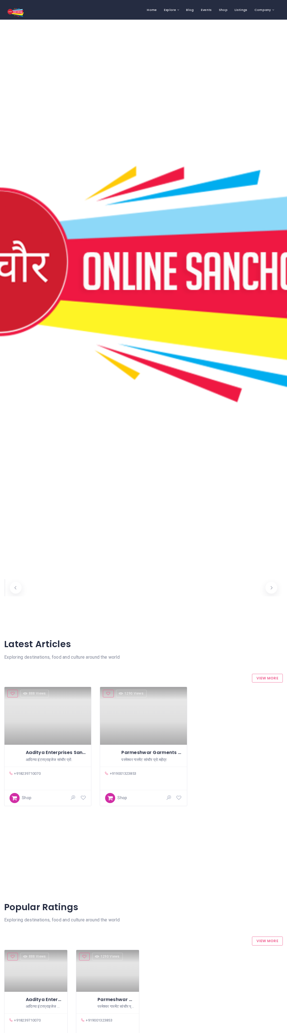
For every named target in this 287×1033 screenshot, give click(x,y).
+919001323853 (123, 773)
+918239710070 (27, 773)
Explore (170, 10)
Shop (223, 10)
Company (262, 10)
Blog (190, 10)
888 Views (37, 693)
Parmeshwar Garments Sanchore (161, 752)
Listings (241, 10)
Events (206, 10)
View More (267, 678)
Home (152, 10)
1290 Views (134, 693)
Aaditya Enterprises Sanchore (61, 752)
